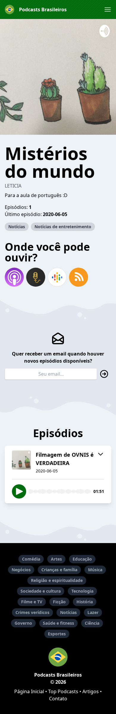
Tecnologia (82, 591)
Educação (82, 559)
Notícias (16, 226)
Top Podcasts (63, 691)
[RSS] (78, 277)
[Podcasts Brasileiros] (58, 657)
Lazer (92, 612)
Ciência (92, 623)
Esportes (57, 634)
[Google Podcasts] (57, 277)
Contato (58, 698)
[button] (107, 9)
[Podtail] (35, 277)
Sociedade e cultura (41, 591)
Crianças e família (59, 569)
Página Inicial (29, 691)
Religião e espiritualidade (57, 580)
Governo (23, 623)
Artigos (90, 691)
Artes (56, 559)
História (84, 601)
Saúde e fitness (58, 623)
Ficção (59, 601)
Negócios (21, 569)
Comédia (31, 559)
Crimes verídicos (32, 612)
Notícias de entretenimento (63, 226)
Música (95, 569)
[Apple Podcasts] (14, 277)
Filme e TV (31, 601)
